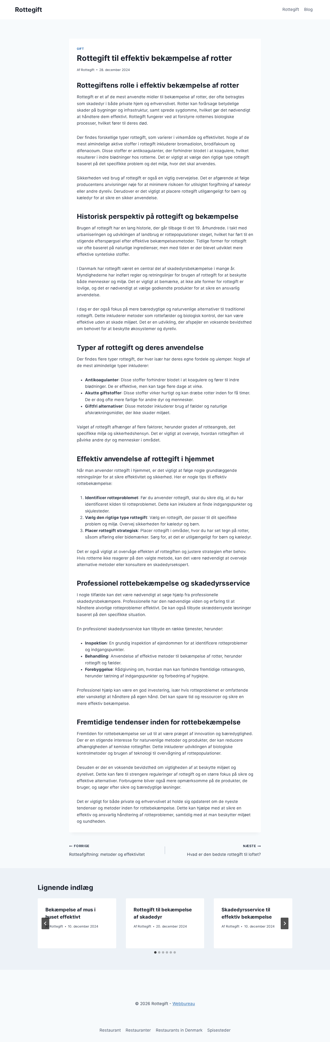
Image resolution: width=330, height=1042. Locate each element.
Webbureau (183, 1003)
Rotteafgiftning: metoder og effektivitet (107, 850)
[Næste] (284, 923)
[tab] (155, 952)
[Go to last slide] (45, 923)
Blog (308, 9)
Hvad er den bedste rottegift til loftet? (224, 850)
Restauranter (138, 1030)
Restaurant (110, 1030)
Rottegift (290, 9)
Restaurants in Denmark (179, 1030)
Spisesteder (218, 1030)
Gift (80, 48)
